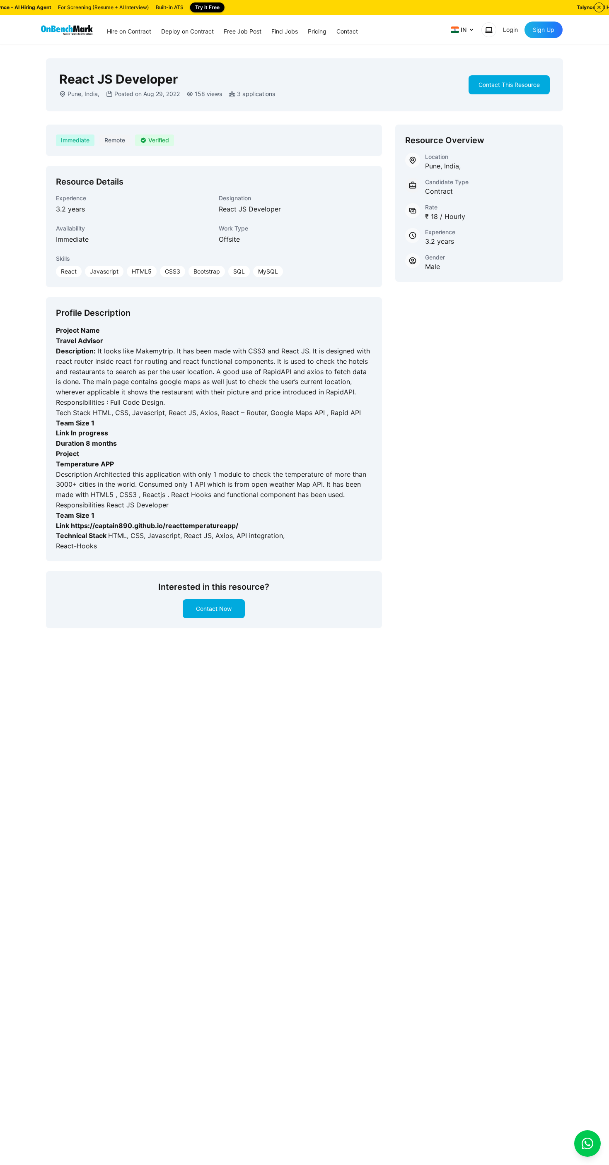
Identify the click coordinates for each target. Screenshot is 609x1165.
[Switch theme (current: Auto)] (488, 29)
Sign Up (543, 29)
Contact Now (214, 608)
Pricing (317, 31)
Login (510, 29)
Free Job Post (242, 31)
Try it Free (207, 7)
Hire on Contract (129, 31)
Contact (347, 31)
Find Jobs (284, 31)
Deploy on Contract (187, 31)
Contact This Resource (509, 84)
